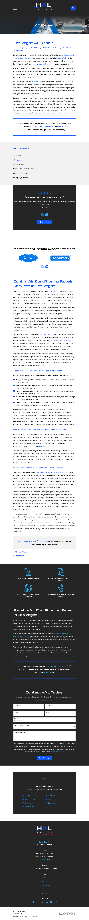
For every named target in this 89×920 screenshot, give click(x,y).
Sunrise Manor (30, 807)
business (46, 113)
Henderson (52, 796)
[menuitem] (44, 155)
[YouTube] (51, 902)
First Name (17, 705)
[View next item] (46, 214)
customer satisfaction (47, 334)
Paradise (51, 799)
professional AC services (44, 64)
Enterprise (28, 796)
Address (16, 719)
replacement (42, 446)
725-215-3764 (44, 844)
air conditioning (54, 291)
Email (47, 712)
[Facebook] (33, 902)
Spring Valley (29, 803)
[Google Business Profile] (47, 902)
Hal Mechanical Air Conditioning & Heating (51, 472)
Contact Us (44, 893)
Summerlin (51, 803)
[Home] (44, 8)
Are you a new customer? (21, 725)
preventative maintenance (62, 340)
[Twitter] (42, 902)
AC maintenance (35, 82)
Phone (16, 712)
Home (44, 877)
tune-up (25, 454)
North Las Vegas (30, 799)
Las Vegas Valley (61, 58)
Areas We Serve (44, 885)
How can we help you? (20, 732)
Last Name (49, 705)
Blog (44, 889)
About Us (44, 881)
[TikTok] (56, 902)
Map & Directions (44, 860)
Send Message (44, 758)
